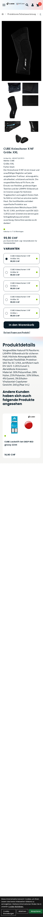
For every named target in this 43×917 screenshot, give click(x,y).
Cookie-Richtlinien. (15, 906)
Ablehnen (22, 911)
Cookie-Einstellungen (8, 912)
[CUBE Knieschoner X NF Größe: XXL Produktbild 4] (30, 107)
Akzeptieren (36, 911)
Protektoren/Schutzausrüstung (21, 14)
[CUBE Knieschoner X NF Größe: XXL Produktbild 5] (13, 126)
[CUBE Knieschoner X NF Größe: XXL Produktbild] (21, 51)
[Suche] (27, 5)
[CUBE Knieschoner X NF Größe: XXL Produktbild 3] (13, 107)
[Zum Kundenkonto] (33, 4)
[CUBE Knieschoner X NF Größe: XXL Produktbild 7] (21, 139)
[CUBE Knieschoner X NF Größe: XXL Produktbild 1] (13, 88)
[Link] (4, 5)
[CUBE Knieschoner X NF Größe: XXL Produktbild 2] (30, 88)
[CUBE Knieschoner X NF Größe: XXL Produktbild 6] (30, 126)
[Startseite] (3, 14)
